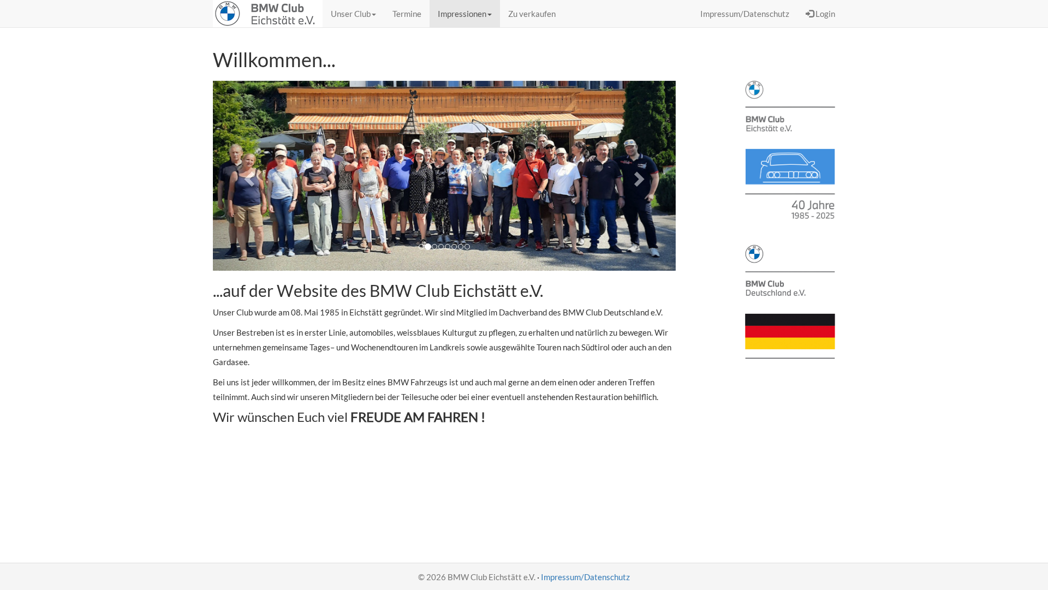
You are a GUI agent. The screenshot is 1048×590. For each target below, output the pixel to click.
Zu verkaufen (532, 14)
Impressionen (462, 14)
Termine (406, 14)
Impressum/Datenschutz (585, 577)
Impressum (744, 14)
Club (351, 14)
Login (824, 14)
